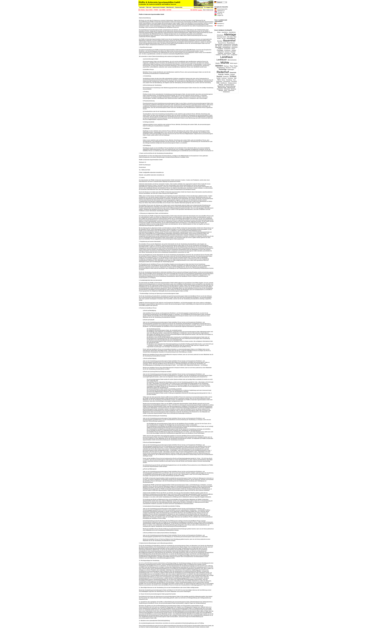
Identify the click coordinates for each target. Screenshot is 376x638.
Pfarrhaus (226, 66)
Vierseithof (234, 81)
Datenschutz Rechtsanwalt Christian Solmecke (192, 627)
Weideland (227, 89)
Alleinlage (230, 34)
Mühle (225, 62)
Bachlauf (219, 41)
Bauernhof (229, 40)
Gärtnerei (220, 53)
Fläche (233, 48)
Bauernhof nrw (222, 43)
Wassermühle (222, 87)
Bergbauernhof (227, 44)
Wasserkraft (221, 86)
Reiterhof (223, 72)
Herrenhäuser (227, 53)
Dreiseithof (235, 46)
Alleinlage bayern (221, 37)
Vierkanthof (219, 81)
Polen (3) (219, 13)
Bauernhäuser (231, 43)
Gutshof (232, 52)
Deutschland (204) (221, 9)
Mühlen (219, 65)
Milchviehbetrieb (232, 60)
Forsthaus (220, 50)
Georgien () (219, 25)
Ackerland (220, 35)
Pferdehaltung (221, 67)
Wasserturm (220, 89)
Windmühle (231, 90)
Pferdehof (228, 67)
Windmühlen (226, 92)
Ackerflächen (232, 32)
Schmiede (230, 78)
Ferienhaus (234, 47)
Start (204, 10)
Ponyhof (234, 67)
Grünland (227, 52)
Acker (219, 32)
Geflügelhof (221, 52)
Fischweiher (227, 48)
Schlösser (224, 78)
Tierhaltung (229, 80)
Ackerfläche (225, 32)
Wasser (221, 84)
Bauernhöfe (219, 44)
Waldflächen (223, 83)
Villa (218, 83)
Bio (216, 46)
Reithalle (221, 74)
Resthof (219, 76)
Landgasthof (233, 54)
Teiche (223, 80)
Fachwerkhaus (226, 47)
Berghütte (235, 44)
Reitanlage (223, 69)
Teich (219, 80)
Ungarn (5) (219, 15)
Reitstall (232, 74)
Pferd (231, 66)
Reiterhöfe (233, 72)
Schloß (218, 78)
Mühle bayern (233, 63)
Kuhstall (224, 54)
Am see (224, 38)
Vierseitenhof (226, 81)
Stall (235, 78)
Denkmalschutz (227, 46)
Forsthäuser (227, 50)
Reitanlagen (230, 69)
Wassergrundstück (229, 84)
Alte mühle (230, 37)
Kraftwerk (218, 54)
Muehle (218, 63)
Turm (234, 80)
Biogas (220, 46)
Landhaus (226, 56)
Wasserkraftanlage (231, 86)
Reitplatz (227, 74)
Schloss (233, 76)
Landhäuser (221, 60)
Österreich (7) (220, 10)
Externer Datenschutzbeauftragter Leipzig (152, 627)
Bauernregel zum (198, 7)
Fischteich (220, 48)
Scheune (226, 76)
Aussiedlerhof (231, 38)
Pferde (235, 66)
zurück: (200, 10)
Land (228, 54)
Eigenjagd (218, 47)
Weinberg (233, 89)
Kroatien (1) (220, 12)
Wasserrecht (231, 87)
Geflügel (233, 50)
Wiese (225, 90)
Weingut (221, 90)
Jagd (233, 53)
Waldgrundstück (232, 83)
